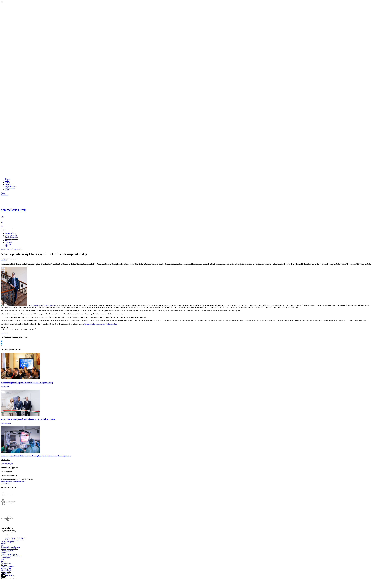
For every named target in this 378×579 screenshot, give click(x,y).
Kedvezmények (6, 563)
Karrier (7, 189)
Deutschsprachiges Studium (9, 549)
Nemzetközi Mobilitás (7, 575)
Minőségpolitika (6, 572)
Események (8, 242)
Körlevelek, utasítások (8, 566)
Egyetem (7, 179)
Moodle (7, 182)
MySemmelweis (10, 188)
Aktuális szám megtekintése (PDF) (15, 538)
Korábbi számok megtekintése (14, 540)
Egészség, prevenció (11, 235)
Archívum (8, 244)
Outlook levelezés (10, 186)
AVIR (3, 545)
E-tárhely (3, 552)
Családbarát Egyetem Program (10, 547)
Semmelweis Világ (10, 233)
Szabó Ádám (4, 260)
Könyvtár (4, 565)
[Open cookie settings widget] (3, 575)
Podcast (7, 240)
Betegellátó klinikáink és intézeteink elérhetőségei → (13, 481)
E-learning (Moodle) (7, 550)
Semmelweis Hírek (13, 210)
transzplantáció (4, 333)
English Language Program (9, 554)
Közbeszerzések (6, 568)
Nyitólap (3, 249)
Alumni (3, 543)
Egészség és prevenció (14, 249)
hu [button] (1, 214)
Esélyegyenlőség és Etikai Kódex (11, 556)
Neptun (7, 181)
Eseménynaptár (5, 558)
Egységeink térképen (6, 483)
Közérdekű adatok (6, 570)
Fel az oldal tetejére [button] (7, 464)
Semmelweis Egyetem (8, 542)
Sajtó (6, 246)
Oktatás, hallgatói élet (11, 237)
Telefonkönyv (9, 184)
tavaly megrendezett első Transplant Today (42, 305)
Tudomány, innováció (11, 239)
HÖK (2, 559)
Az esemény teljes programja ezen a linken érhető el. (100, 324)
